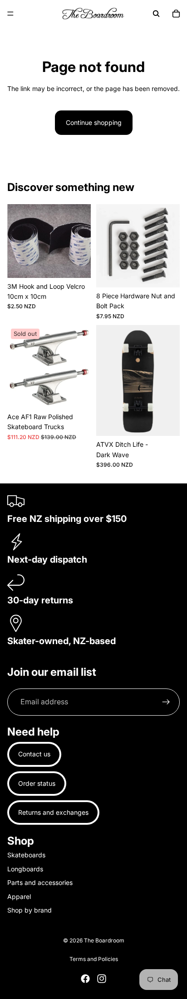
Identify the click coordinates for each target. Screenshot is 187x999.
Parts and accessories (40, 882)
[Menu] (10, 13)
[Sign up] (166, 702)
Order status (36, 783)
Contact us (34, 754)
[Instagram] (101, 978)
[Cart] (176, 14)
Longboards (25, 869)
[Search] (156, 14)
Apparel (19, 896)
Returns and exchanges (53, 812)
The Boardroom (104, 940)
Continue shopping (94, 122)
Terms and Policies (93, 959)
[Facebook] (85, 978)
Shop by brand (29, 910)
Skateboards (26, 855)
